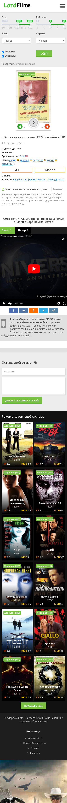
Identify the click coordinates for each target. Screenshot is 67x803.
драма (12, 159)
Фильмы (10, 51)
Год (4, 17)
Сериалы (10, 55)
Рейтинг (41, 17)
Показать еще (33, 705)
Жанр (5, 33)
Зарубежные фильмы (24, 179)
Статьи (35, 748)
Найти (44, 53)
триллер (24, 159)
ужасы (50, 159)
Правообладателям (34, 743)
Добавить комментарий (22, 400)
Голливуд (52, 179)
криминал (7, 163)
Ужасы (60, 179)
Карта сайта (35, 738)
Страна (40, 33)
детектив (38, 159)
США (21, 156)
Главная (35, 753)
